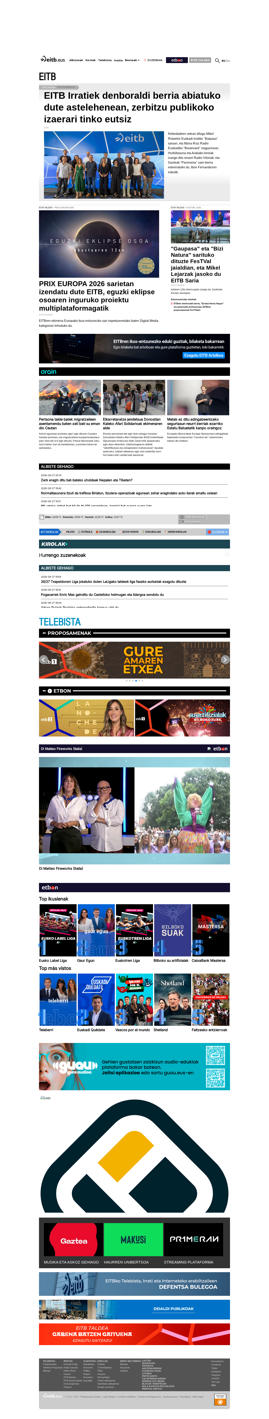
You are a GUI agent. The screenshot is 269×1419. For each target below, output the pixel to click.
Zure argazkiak (195, 517)
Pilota (100, 1371)
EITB (47, 77)
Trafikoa (147, 1366)
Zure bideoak (193, 521)
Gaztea (67, 1374)
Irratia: (68, 1361)
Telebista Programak (53, 1367)
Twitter (214, 1368)
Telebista (105, 60)
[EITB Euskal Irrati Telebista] (53, 58)
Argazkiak (125, 1367)
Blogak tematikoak (154, 1384)
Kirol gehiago (103, 1377)
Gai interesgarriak (154, 1378)
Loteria (147, 1373)
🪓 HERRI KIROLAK (175, 532)
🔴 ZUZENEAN (215, 532)
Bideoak (47, 1371)
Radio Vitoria (70, 1371)
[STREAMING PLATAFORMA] (193, 1239)
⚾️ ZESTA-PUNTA (129, 532)
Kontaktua (185, 1397)
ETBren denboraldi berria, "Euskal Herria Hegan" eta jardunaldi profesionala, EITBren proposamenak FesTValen (199, 306)
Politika (86, 1371)
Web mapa (198, 1397)
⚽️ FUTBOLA (85, 532)
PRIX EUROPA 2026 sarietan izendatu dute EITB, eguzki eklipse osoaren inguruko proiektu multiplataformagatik (97, 296)
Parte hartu (149, 1376)
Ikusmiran (88, 1377)
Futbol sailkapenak (106, 1380)
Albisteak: (89, 1361)
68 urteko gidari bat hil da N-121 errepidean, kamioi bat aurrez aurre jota (96, 506)
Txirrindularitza (104, 1367)
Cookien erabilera (126, 1397)
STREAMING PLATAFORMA (188, 1262)
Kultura (86, 1374)
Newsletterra (217, 1361)
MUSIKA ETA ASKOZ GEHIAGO (71, 1262)
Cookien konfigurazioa (149, 1397)
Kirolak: (102, 1361)
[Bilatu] (217, 60)
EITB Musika (70, 1377)
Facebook (216, 1364)
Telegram (215, 1375)
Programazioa (49, 1364)
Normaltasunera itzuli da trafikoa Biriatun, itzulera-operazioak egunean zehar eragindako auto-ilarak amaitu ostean (129, 493)
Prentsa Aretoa (152, 1389)
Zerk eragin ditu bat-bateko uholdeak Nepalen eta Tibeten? (87, 480)
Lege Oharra (109, 1397)
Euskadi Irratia (70, 1364)
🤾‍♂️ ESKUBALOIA (151, 532)
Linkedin (215, 1378)
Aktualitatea (88, 1364)
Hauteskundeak (152, 1368)
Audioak (124, 1371)
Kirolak (90, 60)
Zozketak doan (151, 1371)
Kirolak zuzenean (105, 1387)
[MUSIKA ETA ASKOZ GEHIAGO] (73, 1239)
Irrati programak (71, 1384)
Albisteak (76, 60)
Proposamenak (69, 633)
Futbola (101, 1364)
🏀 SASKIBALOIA (106, 532)
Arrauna (101, 1374)
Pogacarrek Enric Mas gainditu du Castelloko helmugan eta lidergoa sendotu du (102, 595)
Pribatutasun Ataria (91, 1397)
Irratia (118, 60)
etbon (62, 691)
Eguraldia (87, 1380)
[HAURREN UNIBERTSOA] (133, 1239)
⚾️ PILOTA (69, 532)
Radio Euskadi (70, 1367)
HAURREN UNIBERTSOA (126, 1262)
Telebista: (49, 1361)
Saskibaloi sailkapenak (108, 1384)
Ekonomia (88, 1367)
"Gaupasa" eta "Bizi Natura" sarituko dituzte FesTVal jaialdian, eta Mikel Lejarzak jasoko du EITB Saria (197, 264)
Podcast (67, 1387)
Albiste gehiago (57, 466)
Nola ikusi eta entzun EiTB (158, 1386)
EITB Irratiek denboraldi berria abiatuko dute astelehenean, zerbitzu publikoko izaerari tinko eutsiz (132, 107)
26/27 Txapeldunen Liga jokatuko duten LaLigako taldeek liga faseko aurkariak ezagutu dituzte (113, 582)
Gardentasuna (170, 1397)
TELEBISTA (60, 622)
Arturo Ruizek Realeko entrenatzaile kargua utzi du (80, 608)
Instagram (216, 1371)
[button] (126, 681)
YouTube (215, 1382)
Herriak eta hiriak (153, 1381)
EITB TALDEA (200, 60)
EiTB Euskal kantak (73, 1380)
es (228, 60)
